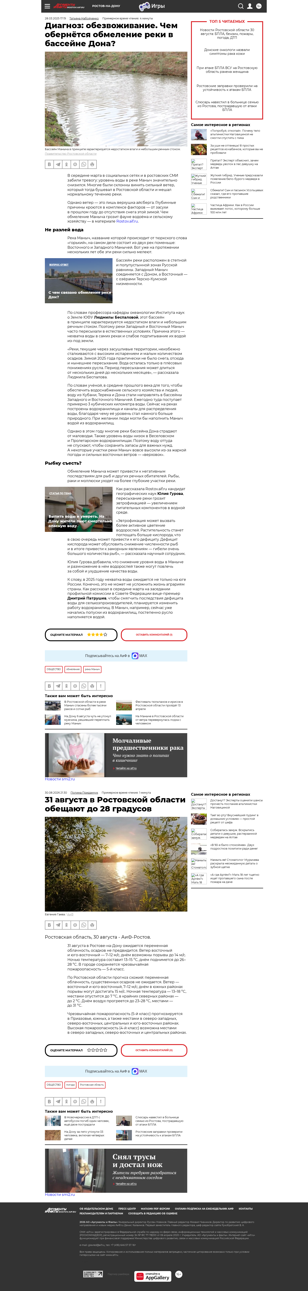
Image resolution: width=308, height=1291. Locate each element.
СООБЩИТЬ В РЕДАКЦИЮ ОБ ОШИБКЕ (152, 1213)
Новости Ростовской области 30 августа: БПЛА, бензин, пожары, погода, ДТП (227, 34)
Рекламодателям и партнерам (101, 1213)
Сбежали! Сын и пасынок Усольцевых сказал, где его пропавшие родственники (236, 193)
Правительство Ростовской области (71, 153)
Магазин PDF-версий (155, 1208)
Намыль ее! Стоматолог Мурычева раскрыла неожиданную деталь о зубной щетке (234, 863)
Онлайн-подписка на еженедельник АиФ (204, 1208)
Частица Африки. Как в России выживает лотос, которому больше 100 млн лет (235, 208)
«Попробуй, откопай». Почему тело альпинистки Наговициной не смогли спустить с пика (235, 134)
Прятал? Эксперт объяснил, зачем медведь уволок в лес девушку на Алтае (234, 164)
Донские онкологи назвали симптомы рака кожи (227, 52)
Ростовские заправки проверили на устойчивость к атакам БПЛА (227, 88)
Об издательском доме (96, 1208)
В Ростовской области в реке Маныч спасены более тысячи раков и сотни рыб (85, 705)
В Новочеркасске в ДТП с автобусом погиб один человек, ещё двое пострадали (86, 1121)
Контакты (246, 1208)
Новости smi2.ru (60, 779)
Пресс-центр (127, 1208)
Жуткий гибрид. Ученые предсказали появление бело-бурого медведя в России (236, 179)
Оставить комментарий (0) (154, 1050)
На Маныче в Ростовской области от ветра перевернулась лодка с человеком (160, 719)
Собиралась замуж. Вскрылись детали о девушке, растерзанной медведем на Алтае (233, 833)
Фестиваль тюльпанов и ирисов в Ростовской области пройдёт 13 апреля (159, 705)
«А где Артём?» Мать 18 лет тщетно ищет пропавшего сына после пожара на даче (234, 878)
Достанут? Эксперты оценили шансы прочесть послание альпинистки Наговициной (236, 804)
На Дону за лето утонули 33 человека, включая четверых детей (84, 1135)
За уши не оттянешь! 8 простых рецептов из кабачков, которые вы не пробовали (236, 149)
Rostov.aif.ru (127, 221)
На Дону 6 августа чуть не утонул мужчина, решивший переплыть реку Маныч (87, 719)
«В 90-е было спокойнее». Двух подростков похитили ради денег (234, 846)
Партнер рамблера (118, 1274)
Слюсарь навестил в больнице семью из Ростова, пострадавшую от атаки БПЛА (227, 106)
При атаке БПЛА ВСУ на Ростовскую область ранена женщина (227, 70)
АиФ (70, 914)
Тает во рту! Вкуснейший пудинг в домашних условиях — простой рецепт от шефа (234, 818)
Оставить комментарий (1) (154, 634)
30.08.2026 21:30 (56, 792)
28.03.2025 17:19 (55, 18)
